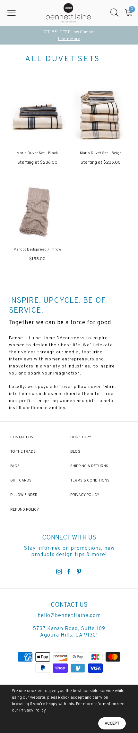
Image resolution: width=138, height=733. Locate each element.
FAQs (15, 466)
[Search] (114, 12)
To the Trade (23, 451)
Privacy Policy (84, 495)
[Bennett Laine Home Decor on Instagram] (59, 572)
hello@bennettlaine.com (69, 616)
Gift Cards (20, 480)
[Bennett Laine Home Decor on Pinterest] (78, 572)
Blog (75, 451)
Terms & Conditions (89, 480)
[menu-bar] (15, 13)
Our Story (80, 437)
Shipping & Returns (89, 466)
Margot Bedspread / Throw (37, 249)
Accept (112, 723)
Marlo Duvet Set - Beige (101, 153)
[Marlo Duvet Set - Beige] (100, 115)
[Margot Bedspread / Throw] (37, 212)
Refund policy (24, 509)
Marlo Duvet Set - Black (37, 153)
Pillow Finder (24, 495)
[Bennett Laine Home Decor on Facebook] (69, 572)
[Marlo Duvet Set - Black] (37, 115)
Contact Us (21, 437)
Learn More (69, 39)
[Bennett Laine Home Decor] (68, 12)
